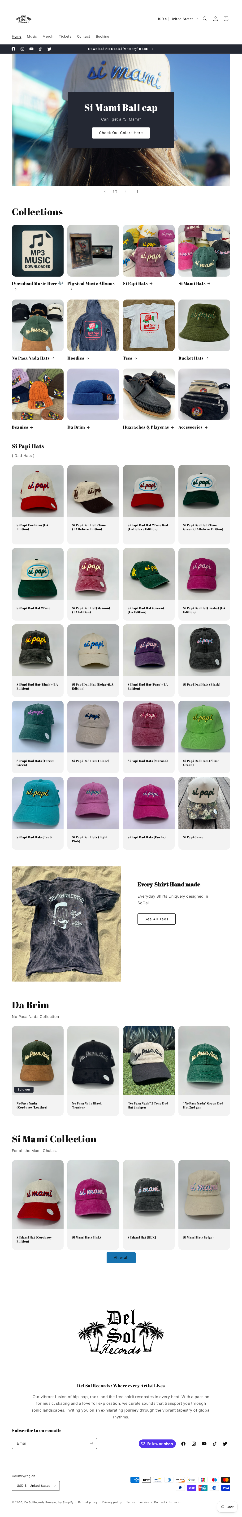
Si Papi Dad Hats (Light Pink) (90, 839)
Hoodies (75, 358)
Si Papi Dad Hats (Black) (201, 684)
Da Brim (76, 427)
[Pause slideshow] (137, 191)
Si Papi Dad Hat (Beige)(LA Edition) (93, 686)
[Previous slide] (104, 191)
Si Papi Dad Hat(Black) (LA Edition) (37, 686)
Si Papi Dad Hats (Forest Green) (35, 763)
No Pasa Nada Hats (31, 358)
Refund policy (88, 1502)
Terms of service (137, 1502)
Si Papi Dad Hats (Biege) (90, 761)
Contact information (168, 1502)
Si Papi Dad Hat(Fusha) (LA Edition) (204, 610)
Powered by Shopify (59, 1502)
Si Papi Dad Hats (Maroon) (148, 761)
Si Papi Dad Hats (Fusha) (147, 837)
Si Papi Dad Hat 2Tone (34, 608)
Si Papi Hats (135, 283)
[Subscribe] (91, 1443)
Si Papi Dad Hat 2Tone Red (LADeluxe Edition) (148, 527)
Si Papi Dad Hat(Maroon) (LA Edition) (91, 610)
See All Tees (157, 919)
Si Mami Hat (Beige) (198, 1237)
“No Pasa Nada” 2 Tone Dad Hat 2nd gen (148, 1105)
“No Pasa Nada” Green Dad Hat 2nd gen (203, 1105)
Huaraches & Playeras (146, 427)
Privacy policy (112, 1502)
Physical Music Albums (91, 283)
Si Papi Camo (193, 837)
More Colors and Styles (121, 133)
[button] (205, 18)
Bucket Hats (191, 358)
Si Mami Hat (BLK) (142, 1237)
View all (121, 1257)
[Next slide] (125, 191)
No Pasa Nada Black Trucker (87, 1105)
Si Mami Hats (192, 283)
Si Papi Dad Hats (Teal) (34, 837)
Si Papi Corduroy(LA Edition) (32, 527)
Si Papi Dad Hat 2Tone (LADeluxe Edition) (89, 527)
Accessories (190, 427)
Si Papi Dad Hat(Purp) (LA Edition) (148, 686)
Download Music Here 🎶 (38, 283)
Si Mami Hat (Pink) (86, 1237)
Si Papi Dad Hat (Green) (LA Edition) (146, 610)
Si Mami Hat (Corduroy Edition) (34, 1239)
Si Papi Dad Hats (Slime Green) (201, 763)
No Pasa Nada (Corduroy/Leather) (32, 1105)
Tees (127, 358)
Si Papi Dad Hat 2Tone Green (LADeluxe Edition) (203, 527)
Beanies (20, 427)
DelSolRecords (34, 1502)
